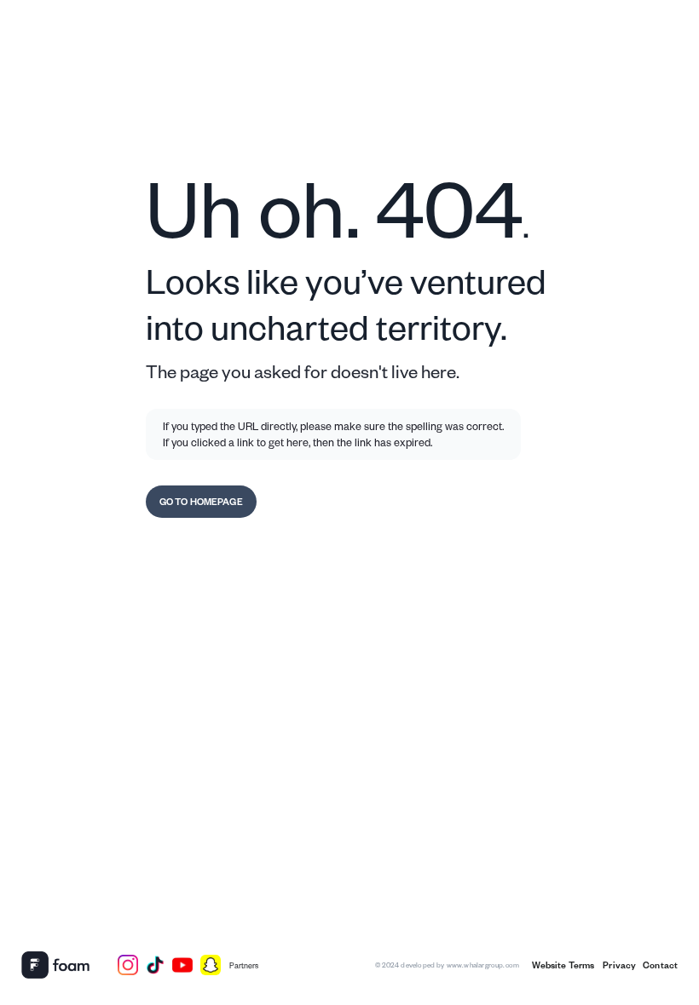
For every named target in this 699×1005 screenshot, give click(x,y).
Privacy (618, 965)
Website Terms (563, 965)
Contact (660, 965)
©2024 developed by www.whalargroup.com (447, 964)
